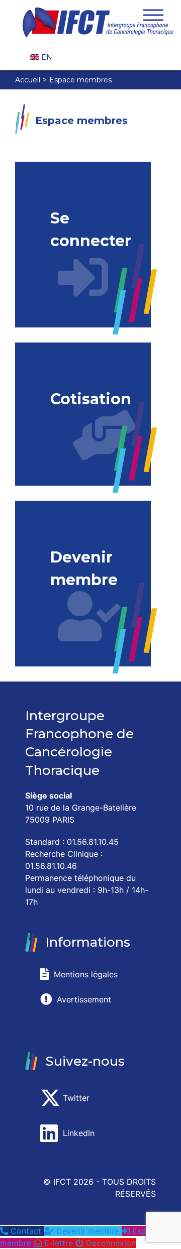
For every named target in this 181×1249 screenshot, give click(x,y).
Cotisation (90, 399)
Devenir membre (84, 568)
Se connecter (90, 229)
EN (45, 57)
